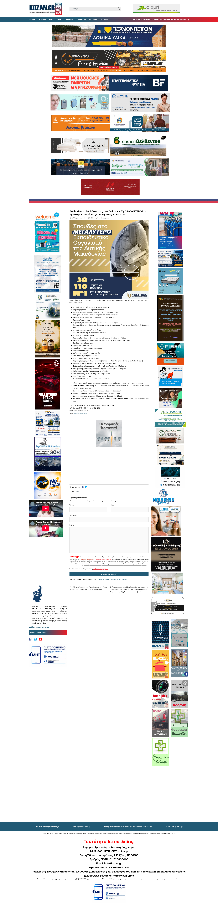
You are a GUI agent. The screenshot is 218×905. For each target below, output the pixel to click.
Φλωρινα (104, 19)
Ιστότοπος (73, 515)
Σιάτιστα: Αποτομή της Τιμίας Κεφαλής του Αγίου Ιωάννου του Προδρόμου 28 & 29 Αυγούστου (88, 588)
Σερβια (60, 19)
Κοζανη (32, 19)
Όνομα (71, 505)
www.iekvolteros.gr (80, 413)
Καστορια (93, 19)
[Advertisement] (48, 564)
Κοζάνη (77, 491)
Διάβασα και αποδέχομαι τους (90, 569)
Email (112, 505)
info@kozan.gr (174, 827)
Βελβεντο (70, 19)
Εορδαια (42, 19)
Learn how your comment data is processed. (112, 579)
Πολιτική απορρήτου (87, 559)
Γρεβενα (82, 19)
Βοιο (51, 19)
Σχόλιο (71, 525)
